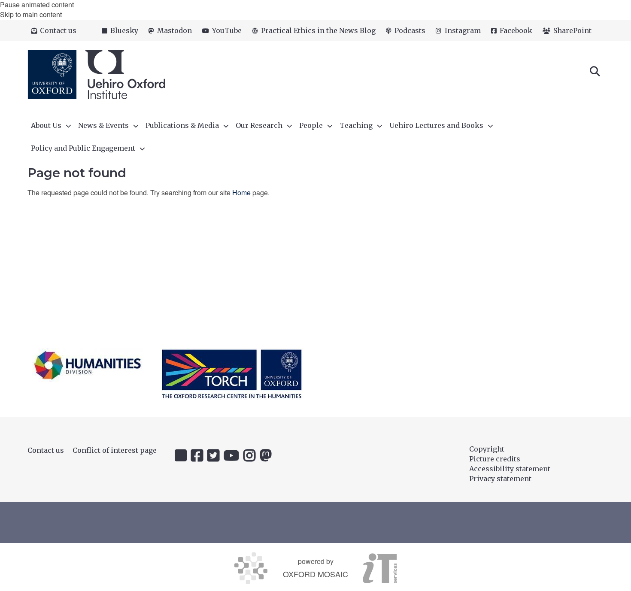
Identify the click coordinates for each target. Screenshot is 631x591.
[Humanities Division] (87, 365)
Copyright (486, 449)
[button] (595, 70)
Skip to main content (31, 14)
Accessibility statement (509, 468)
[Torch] (232, 374)
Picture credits (494, 459)
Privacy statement (500, 478)
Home (241, 192)
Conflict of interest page (115, 450)
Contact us (45, 450)
